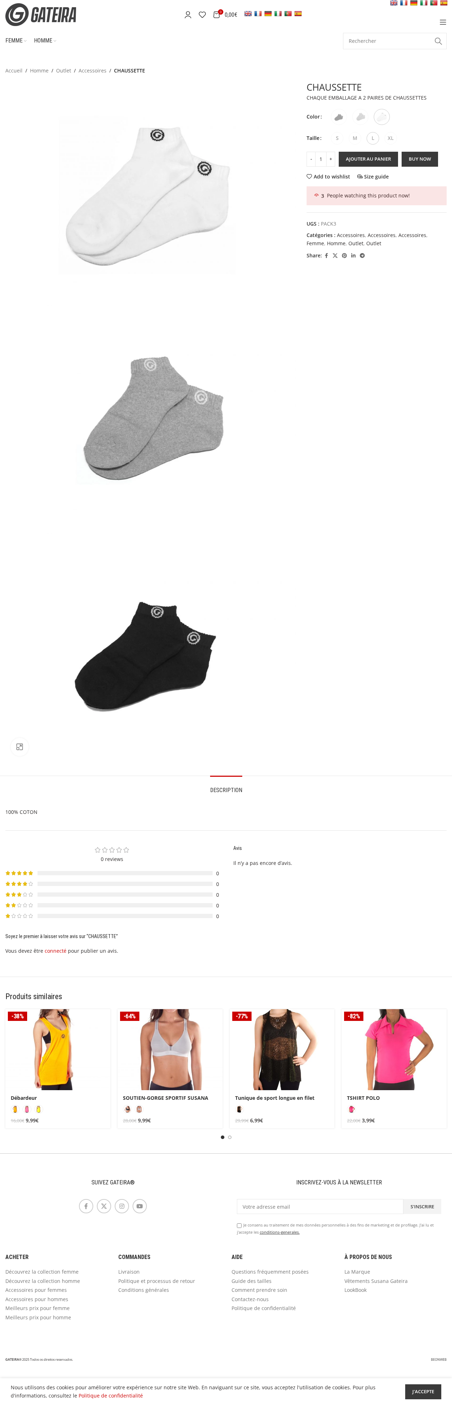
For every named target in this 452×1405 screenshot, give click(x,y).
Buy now (420, 159)
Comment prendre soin (259, 1289)
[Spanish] (298, 13)
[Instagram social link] (122, 1206)
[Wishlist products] (202, 14)
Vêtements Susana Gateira (376, 1281)
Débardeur (24, 1097)
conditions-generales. (280, 1232)
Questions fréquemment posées (270, 1271)
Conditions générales (143, 1289)
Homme (39, 70)
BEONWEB (439, 1360)
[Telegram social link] (362, 256)
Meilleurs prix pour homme (38, 1317)
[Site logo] (50, 14)
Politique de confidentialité (264, 1308)
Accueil (14, 70)
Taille (313, 138)
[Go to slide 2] (230, 1137)
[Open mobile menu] (443, 22)
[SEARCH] (438, 41)
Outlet (63, 70)
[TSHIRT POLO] (394, 1049)
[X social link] (335, 256)
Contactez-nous (250, 1299)
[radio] (339, 117)
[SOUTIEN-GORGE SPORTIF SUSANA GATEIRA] (170, 1049)
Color (313, 116)
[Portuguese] (288, 13)
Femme (315, 243)
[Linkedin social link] (353, 256)
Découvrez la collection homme (42, 1281)
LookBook (355, 1289)
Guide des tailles (252, 1281)
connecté (55, 950)
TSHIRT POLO (363, 1097)
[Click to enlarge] (20, 747)
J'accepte (423, 1391)
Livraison (129, 1271)
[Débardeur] (57, 1049)
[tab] (226, 786)
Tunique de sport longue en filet (274, 1097)
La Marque (357, 1271)
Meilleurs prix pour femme (37, 1308)
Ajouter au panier (368, 159)
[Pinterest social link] (344, 256)
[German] (268, 13)
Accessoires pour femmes (36, 1289)
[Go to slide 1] (222, 1137)
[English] (248, 13)
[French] (258, 13)
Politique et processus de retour (156, 1281)
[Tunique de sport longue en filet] (282, 1049)
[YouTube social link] (140, 1206)
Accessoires (92, 70)
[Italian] (278, 13)
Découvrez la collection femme (42, 1271)
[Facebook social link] (326, 256)
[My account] (188, 14)
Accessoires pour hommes (36, 1299)
